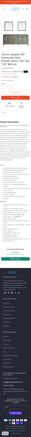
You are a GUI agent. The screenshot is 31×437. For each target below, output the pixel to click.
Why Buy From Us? (8, 367)
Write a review (15, 259)
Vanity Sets (6, 314)
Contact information (16, 433)
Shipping (3, 73)
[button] (3, 9)
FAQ (4, 351)
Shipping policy (21, 430)
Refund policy (14, 428)
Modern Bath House (14, 426)
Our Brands (6, 322)
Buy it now (15, 98)
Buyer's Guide (7, 340)
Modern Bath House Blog (10, 355)
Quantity (3, 83)
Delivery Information (9, 348)
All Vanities (6, 303)
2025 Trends (7, 363)
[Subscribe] (26, 407)
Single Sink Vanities (9, 307)
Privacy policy (22, 428)
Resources (6, 326)
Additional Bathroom (9, 318)
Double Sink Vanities (9, 310)
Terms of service (12, 430)
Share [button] (4, 112)
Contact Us (6, 344)
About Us (6, 336)
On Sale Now (7, 359)
